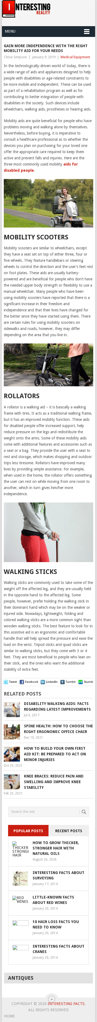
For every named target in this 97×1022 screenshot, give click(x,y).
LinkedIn (52, 682)
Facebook (31, 682)
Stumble (90, 682)
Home (9, 1016)
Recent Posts (68, 831)
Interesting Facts (66, 1004)
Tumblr (71, 682)
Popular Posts (28, 831)
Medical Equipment (75, 57)
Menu (10, 31)
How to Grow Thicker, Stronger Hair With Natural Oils (56, 848)
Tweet (13, 682)
